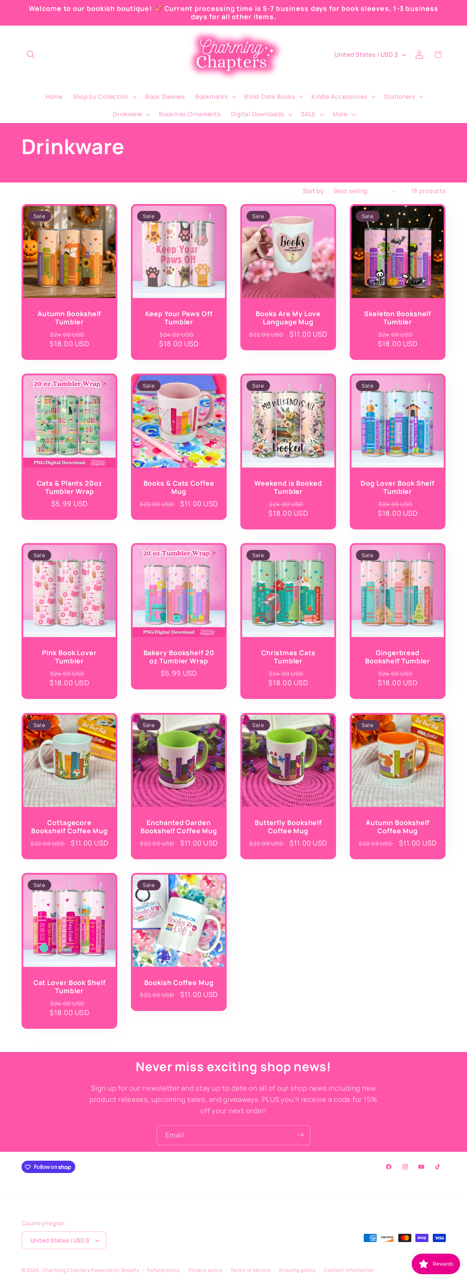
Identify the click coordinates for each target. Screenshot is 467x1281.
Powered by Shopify (115, 1270)
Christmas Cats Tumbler (288, 657)
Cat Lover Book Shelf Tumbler (69, 987)
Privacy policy (205, 1270)
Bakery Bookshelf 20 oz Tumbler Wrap (178, 657)
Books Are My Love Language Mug (288, 318)
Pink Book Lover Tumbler (69, 657)
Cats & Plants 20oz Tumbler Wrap (69, 487)
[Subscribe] (300, 1135)
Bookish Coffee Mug (178, 983)
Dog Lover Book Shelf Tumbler (398, 487)
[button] (31, 54)
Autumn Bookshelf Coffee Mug (397, 827)
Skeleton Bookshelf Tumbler (397, 318)
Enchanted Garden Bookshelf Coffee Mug (179, 827)
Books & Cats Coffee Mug (178, 487)
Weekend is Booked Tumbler (288, 487)
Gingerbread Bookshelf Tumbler (397, 657)
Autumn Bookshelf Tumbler (69, 318)
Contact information (349, 1270)
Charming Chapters (66, 1270)
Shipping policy (297, 1270)
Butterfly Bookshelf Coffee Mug (288, 827)
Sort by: (314, 191)
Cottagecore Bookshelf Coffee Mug (69, 827)
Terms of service (250, 1270)
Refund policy (164, 1270)
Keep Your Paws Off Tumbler (178, 318)
